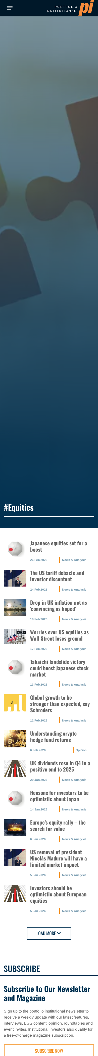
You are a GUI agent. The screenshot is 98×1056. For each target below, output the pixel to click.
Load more (46, 933)
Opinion (81, 750)
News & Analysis (74, 560)
